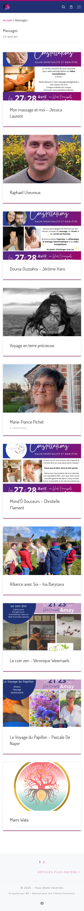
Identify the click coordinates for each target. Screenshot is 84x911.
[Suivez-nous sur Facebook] (42, 903)
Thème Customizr (64, 893)
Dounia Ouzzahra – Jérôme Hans (37, 269)
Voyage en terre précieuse (32, 345)
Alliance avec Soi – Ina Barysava (37, 584)
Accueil (7, 20)
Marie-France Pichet (27, 422)
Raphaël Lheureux (25, 192)
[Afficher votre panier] (71, 7)
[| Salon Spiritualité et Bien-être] (6, 6)
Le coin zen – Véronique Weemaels (39, 660)
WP (27, 893)
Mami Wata (19, 820)
